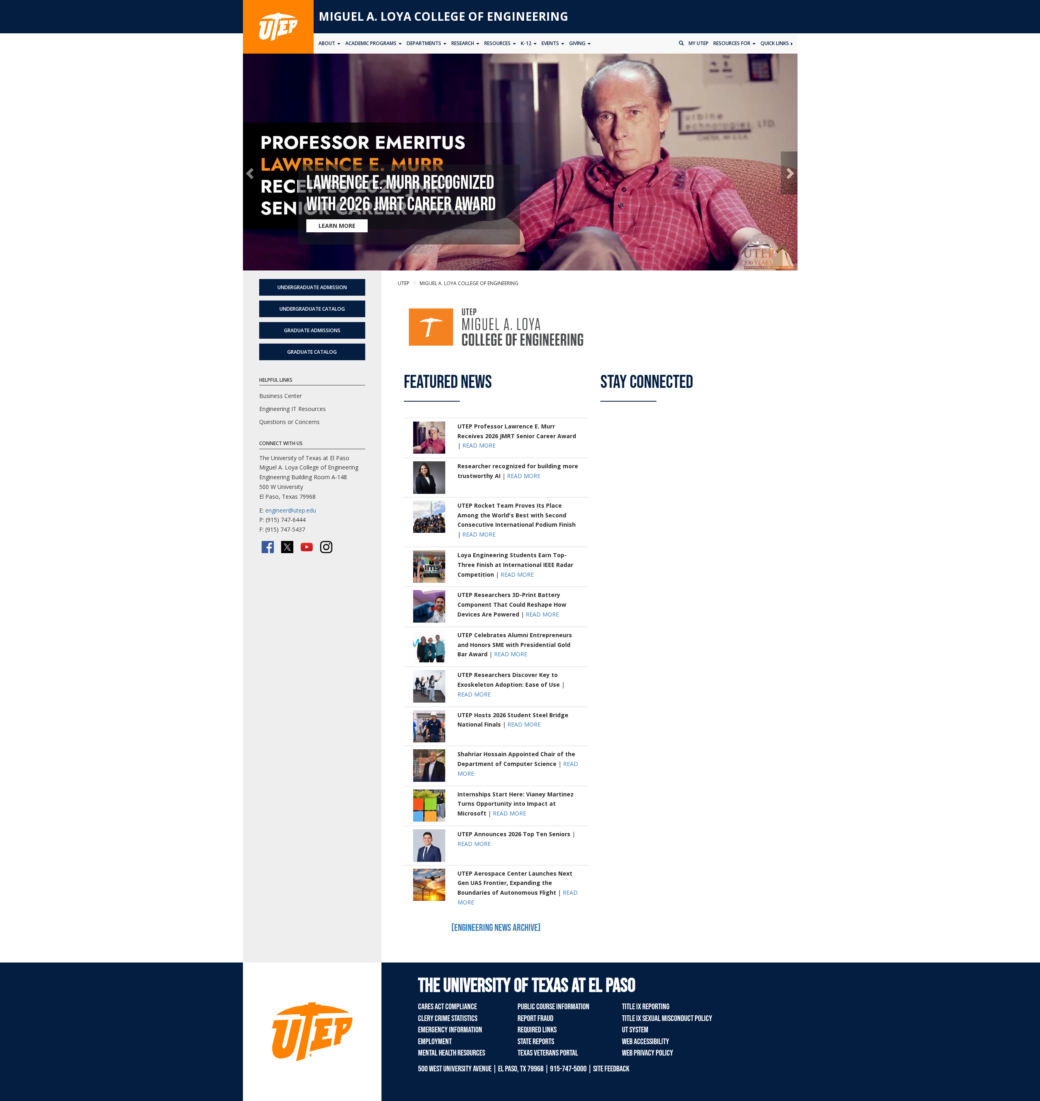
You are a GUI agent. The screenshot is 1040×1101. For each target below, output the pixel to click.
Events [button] (551, 43)
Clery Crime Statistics (447, 1018)
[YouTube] (306, 547)
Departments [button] (424, 43)
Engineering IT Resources (292, 409)
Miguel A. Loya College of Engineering (443, 16)
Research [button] (463, 43)
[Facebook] (267, 547)
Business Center (280, 396)
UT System (635, 1030)
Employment (435, 1042)
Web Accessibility (645, 1042)
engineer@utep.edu (290, 510)
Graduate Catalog (312, 351)
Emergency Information (450, 1030)
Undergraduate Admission (312, 287)
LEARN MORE (336, 225)
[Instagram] (326, 547)
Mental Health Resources (451, 1053)
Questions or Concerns (289, 422)
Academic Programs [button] (371, 43)
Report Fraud (535, 1018)
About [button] (327, 43)
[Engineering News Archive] (496, 928)
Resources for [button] (732, 43)
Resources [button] (498, 43)
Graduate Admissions (312, 330)
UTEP (404, 283)
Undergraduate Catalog (312, 308)
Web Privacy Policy (647, 1053)
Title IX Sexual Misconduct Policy (667, 1018)
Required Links (537, 1030)
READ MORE (479, 445)
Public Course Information (553, 1007)
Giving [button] (578, 43)
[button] (251, 173)
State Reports (536, 1042)
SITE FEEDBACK (611, 1069)
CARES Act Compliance (447, 1007)
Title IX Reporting (646, 1007)
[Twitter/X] (287, 547)
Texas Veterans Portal (548, 1053)
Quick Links (775, 43)
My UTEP (698, 43)
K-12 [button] (527, 43)
